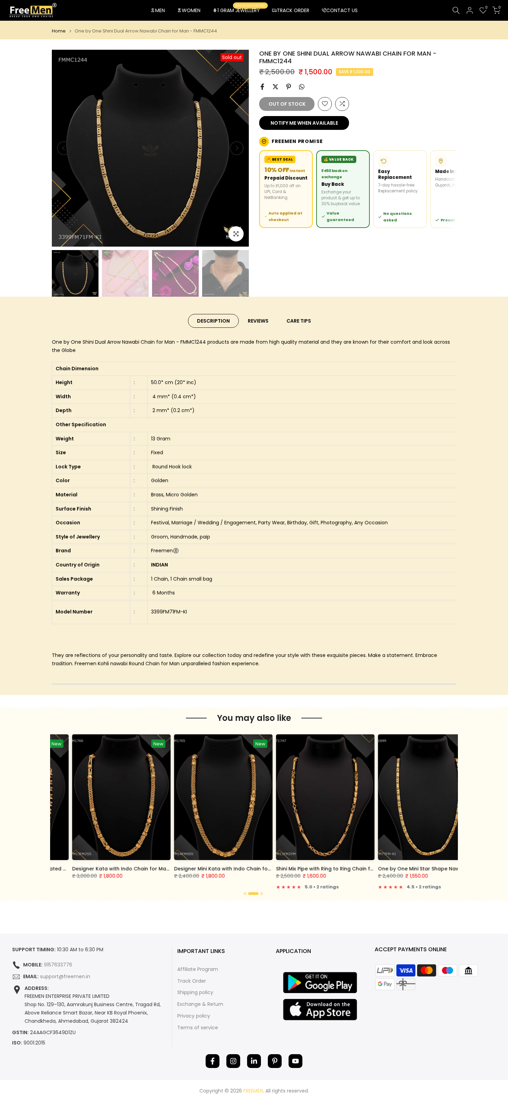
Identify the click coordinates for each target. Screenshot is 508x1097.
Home (59, 31)
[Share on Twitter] (275, 87)
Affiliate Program (197, 969)
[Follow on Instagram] (233, 1061)
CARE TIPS (298, 320)
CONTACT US (342, 10)
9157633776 (58, 965)
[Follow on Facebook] (212, 1061)
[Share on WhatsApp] (302, 87)
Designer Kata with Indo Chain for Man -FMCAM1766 (117, 868)
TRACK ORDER (293, 10)
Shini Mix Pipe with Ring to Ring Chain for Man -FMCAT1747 (328, 868)
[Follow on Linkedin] (254, 1061)
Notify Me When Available (304, 122)
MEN (160, 10)
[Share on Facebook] (262, 87)
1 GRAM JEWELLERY (241, 10)
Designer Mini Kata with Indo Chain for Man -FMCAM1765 (224, 868)
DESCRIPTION (213, 320)
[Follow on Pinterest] (275, 1061)
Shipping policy (195, 992)
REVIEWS (258, 320)
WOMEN (191, 10)
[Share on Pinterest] (288, 87)
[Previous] (64, 148)
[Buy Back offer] (343, 189)
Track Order (191, 981)
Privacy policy (193, 1016)
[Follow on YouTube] (295, 1061)
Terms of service (197, 1027)
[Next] (237, 148)
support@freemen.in (65, 976)
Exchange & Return (200, 1004)
